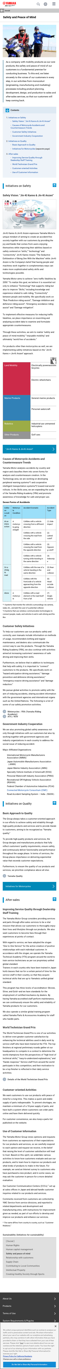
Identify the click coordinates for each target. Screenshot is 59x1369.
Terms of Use (9, 1313)
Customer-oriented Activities (24, 168)
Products (7, 1306)
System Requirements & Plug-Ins (18, 1320)
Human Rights (12, 1245)
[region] (29, 1345)
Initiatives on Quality (17, 141)
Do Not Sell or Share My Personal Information (29, 1365)
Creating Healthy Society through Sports (25, 1274)
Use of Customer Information (25, 172)
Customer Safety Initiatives (24, 132)
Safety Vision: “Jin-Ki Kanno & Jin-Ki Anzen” (31, 121)
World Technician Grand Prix (24, 164)
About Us (7, 1298)
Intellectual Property (15, 1270)
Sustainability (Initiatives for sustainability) (23, 1235)
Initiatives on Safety (17, 117)
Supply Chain (12, 1262)
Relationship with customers (19, 1257)
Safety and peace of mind (18, 1253)
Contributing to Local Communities (23, 1266)
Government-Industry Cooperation (27, 136)
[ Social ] (10, 1241)
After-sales (13, 154)
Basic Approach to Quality (23, 145)
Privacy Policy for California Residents (17, 1356)
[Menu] (54, 3)
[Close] (55, 1326)
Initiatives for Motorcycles (23, 149)
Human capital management (19, 1249)
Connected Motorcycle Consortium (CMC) (27, 790)
